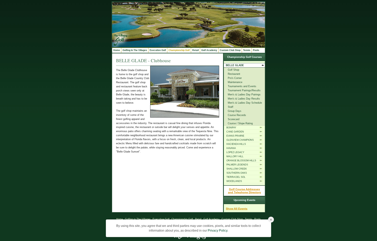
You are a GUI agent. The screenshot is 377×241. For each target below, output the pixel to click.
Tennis (246, 50)
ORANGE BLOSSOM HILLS (241, 160)
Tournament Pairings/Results (244, 90)
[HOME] (188, 46)
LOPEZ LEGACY (235, 152)
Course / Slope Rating (240, 123)
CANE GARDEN (235, 131)
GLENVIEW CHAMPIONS (240, 140)
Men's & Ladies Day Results (244, 98)
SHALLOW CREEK (236, 168)
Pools (256, 50)
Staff (230, 106)
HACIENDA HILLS (236, 144)
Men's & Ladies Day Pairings (244, 94)
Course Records (237, 115)
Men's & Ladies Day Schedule (245, 102)
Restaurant (234, 73)
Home (116, 50)
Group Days (234, 111)
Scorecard (233, 119)
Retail (195, 50)
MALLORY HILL (234, 156)
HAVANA (231, 148)
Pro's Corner (235, 78)
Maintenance (235, 82)
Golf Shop (233, 69)
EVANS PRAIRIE (235, 135)
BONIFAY (231, 127)
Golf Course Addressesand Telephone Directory (244, 191)
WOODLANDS (234, 181)
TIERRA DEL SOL (235, 177)
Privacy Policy (217, 230)
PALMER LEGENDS (237, 164)
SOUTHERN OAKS (236, 173)
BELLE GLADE (235, 65)
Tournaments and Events (242, 86)
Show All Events (236, 208)
